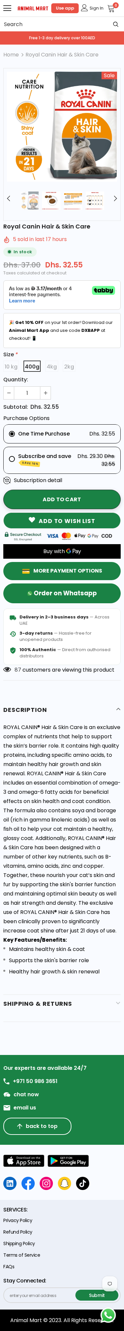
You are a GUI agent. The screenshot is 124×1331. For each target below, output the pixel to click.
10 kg (11, 366)
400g (32, 366)
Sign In (96, 8)
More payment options (67, 571)
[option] (62, 127)
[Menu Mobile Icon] (7, 8)
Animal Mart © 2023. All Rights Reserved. (62, 1320)
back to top (42, 1126)
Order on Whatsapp (65, 593)
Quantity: (15, 379)
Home (11, 54)
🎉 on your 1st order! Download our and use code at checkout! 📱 (61, 330)
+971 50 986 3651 (35, 1081)
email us (25, 1107)
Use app (65, 8)
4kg (52, 366)
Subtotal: (15, 407)
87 (18, 670)
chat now (26, 1094)
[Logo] (33, 8)
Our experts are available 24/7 (45, 1068)
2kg (69, 366)
